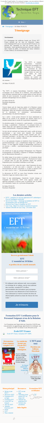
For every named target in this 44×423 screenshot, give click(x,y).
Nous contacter (9, 413)
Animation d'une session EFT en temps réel (23, 396)
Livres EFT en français (9, 402)
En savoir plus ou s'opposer (32, 3)
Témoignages (9, 26)
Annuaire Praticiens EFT (9, 407)
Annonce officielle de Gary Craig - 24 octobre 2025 (21, 207)
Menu (22, 22)
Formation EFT (9, 399)
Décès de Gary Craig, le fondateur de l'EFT (18, 204)
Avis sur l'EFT (9, 404)
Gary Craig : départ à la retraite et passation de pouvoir (22, 206)
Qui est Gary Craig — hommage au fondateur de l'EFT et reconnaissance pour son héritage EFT (22, 201)
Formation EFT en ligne (9, 397)
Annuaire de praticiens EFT (22, 400)
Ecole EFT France (22, 331)
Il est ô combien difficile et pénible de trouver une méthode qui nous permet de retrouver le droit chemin (21, 358)
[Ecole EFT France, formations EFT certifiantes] (35, 399)
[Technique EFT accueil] (22, 19)
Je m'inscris (21, 304)
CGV (6, 411)
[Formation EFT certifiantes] (22, 334)
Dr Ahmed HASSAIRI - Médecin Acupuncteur (24, 368)
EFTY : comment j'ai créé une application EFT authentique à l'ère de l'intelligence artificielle (23, 198)
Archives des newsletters (22, 403)
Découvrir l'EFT (9, 394)
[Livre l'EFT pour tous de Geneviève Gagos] (35, 374)
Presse (6, 409)
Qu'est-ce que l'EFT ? (8, 392)
